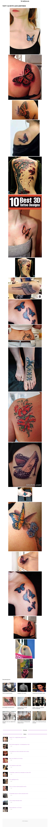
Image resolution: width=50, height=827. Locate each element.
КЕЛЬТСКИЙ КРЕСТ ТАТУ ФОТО (15, 807)
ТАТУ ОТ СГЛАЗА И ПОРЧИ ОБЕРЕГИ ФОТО (17, 786)
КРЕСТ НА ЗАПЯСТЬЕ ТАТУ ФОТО (15, 758)
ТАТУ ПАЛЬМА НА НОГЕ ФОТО (15, 765)
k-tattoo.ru (25, 1)
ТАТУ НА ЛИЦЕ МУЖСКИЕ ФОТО (15, 800)
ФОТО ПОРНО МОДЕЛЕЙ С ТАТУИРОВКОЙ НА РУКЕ (19, 744)
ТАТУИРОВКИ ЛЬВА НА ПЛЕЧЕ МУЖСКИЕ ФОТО (18, 793)
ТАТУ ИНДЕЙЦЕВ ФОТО (13, 779)
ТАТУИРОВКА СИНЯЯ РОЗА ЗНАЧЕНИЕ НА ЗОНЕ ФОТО (20, 772)
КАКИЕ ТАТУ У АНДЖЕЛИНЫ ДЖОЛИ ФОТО (17, 737)
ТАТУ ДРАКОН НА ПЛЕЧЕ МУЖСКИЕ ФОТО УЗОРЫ (19, 751)
